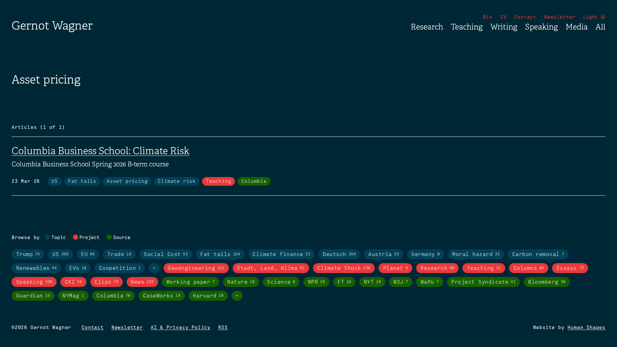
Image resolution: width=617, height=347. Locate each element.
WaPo (430, 282)
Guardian (33, 296)
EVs (77, 268)
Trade (119, 254)
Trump (28, 254)
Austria (383, 254)
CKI (73, 282)
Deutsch (339, 254)
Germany (425, 254)
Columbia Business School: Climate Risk (100, 151)
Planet (395, 268)
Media (577, 27)
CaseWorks (161, 296)
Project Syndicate (483, 282)
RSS (223, 327)
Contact (525, 17)
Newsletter (560, 17)
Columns (529, 268)
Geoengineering (196, 268)
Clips (106, 282)
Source (121, 238)
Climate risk (177, 181)
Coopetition (120, 268)
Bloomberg (546, 282)
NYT (372, 282)
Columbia (253, 181)
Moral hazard (476, 254)
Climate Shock (344, 268)
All (600, 27)
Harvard (208, 296)
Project (89, 238)
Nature (241, 282)
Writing (503, 27)
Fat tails (82, 181)
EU (88, 254)
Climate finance (281, 254)
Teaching (467, 27)
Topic (58, 238)
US (54, 181)
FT (344, 282)
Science (281, 282)
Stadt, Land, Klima (271, 268)
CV (503, 17)
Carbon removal (538, 254)
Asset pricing (127, 181)
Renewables (36, 268)
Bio (487, 17)
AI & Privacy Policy (180, 327)
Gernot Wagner (52, 25)
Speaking (541, 27)
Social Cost (166, 254)
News (142, 282)
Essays (570, 268)
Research (427, 27)
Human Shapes (586, 327)
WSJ (400, 282)
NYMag (73, 296)
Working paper (190, 282)
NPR (316, 282)
